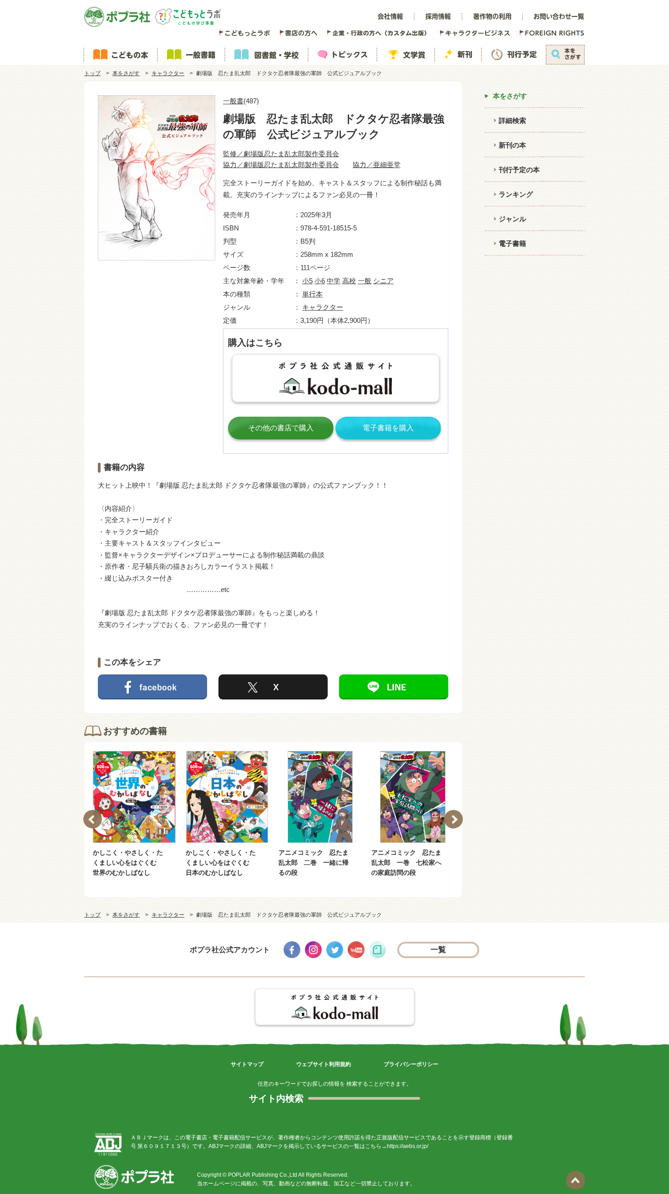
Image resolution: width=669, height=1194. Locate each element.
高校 (349, 281)
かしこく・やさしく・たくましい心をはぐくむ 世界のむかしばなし (128, 863)
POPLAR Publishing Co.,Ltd (262, 1175)
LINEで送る (393, 686)
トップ (92, 73)
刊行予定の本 (519, 169)
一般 (364, 281)
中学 (333, 281)
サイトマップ (247, 1064)
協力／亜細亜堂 (376, 164)
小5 (307, 281)
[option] (134, 814)
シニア (383, 281)
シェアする (152, 686)
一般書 (233, 101)
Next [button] (453, 819)
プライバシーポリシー (411, 1064)
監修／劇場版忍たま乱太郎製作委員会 (281, 154)
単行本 (312, 294)
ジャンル (512, 219)
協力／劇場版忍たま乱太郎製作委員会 (281, 164)
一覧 (438, 949)
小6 (319, 281)
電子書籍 (512, 243)
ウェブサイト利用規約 (323, 1064)
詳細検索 (512, 120)
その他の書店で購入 (281, 428)
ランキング (516, 194)
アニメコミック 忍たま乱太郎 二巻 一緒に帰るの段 (314, 863)
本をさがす (126, 73)
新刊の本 (512, 145)
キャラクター (168, 73)
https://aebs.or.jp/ (407, 1146)
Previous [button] (92, 819)
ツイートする (273, 686)
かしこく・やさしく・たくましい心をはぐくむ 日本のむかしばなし (221, 863)
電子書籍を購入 (388, 428)
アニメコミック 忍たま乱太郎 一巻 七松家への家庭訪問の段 (406, 863)
